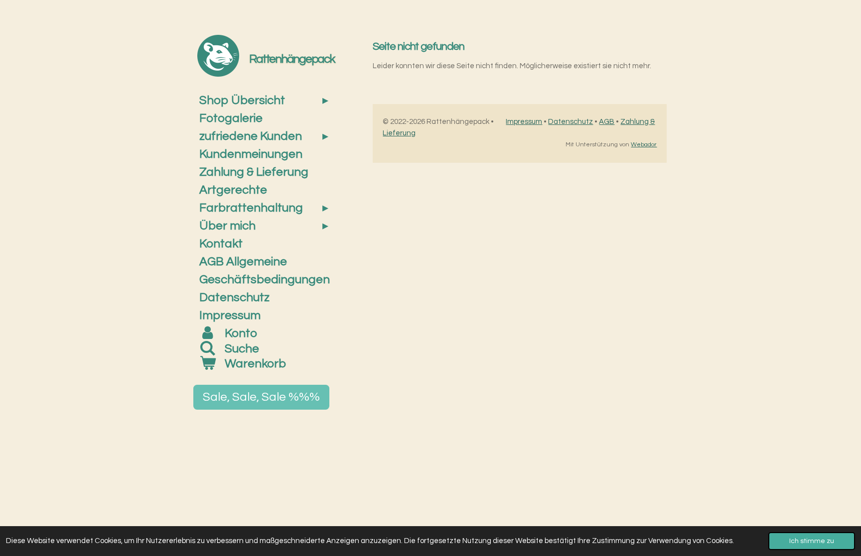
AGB (606, 121)
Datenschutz (570, 121)
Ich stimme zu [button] (811, 541)
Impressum (524, 121)
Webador (644, 144)
